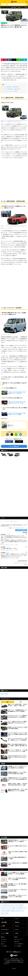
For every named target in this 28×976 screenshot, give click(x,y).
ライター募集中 (4, 946)
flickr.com (14, 120)
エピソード (4, 907)
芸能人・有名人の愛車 (17, 907)
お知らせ (2, 943)
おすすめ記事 (19, 905)
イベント (17, 929)
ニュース (7, 7)
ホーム (2, 7)
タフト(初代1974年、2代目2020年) (11, 86)
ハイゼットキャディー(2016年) (10, 91)
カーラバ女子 (4, 905)
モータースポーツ (4, 929)
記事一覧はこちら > (11, 426)
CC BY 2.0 (25, 120)
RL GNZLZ (21, 120)
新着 (6, 693)
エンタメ (17, 925)
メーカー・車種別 (8, 9)
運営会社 (2, 937)
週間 (7, 702)
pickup (3, 913)
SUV (19, 126)
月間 (20, 702)
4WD (8, 138)
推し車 (3, 693)
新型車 (8, 910)
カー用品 (25, 7)
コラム (22, 910)
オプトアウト (3, 941)
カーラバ (9, 907)
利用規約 (25, 564)
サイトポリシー (4, 939)
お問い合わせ (16, 941)
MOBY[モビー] (3, 9)
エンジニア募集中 (17, 946)
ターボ (14, 234)
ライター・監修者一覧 (18, 943)
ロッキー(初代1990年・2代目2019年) (12, 89)
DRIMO (12, 910)
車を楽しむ (20, 7)
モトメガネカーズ (12, 905)
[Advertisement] (14, 43)
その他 (16, 933)
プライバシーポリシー (18, 939)
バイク (25, 907)
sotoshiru (3, 910)
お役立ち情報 (13, 7)
